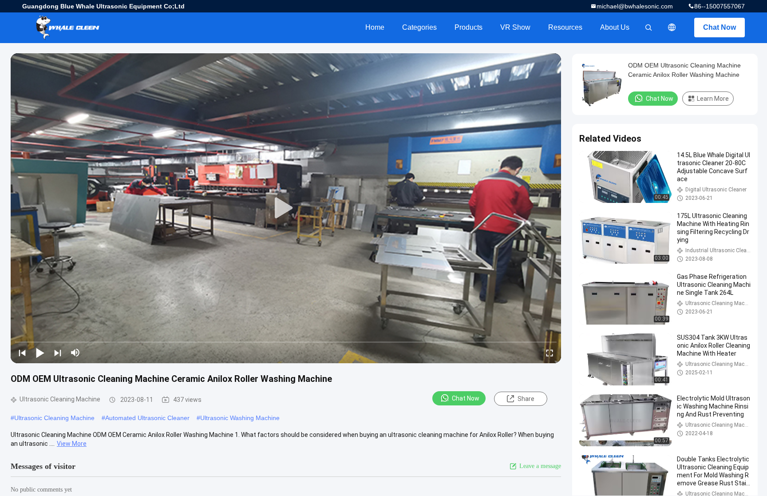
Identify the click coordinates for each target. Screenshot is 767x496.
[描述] (672, 27)
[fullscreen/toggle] (549, 352)
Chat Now (719, 27)
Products (468, 27)
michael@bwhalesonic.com (635, 6)
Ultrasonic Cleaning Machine (54, 417)
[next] (58, 352)
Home (374, 27)
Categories (419, 27)
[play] (286, 208)
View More (72, 443)
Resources (565, 27)
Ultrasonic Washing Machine (240, 417)
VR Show (515, 27)
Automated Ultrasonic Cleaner (147, 417)
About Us (614, 27)
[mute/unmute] (75, 352)
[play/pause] (40, 352)
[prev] (22, 352)
